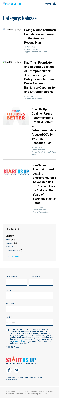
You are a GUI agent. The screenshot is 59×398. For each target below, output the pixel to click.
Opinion (11, 243)
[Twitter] (17, 370)
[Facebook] (9, 370)
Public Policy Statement (37, 393)
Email (9, 290)
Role (9, 317)
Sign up (48, 4)
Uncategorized (14, 250)
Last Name (36, 276)
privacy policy (18, 341)
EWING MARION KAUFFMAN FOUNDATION (24, 378)
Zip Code (10, 303)
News (34, 99)
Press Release (43, 152)
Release (34, 49)
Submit (10, 346)
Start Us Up (30, 47)
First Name (12, 276)
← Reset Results (13, 257)
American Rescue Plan (38, 52)
